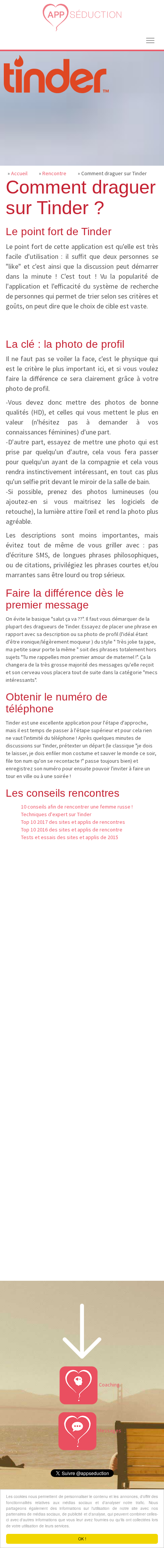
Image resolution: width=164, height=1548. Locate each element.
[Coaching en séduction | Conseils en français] (82, 18)
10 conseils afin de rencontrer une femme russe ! (77, 806)
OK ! (82, 1539)
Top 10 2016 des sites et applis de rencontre (71, 829)
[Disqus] (82, 970)
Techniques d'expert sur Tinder (56, 814)
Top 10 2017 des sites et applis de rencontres (73, 821)
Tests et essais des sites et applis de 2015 (69, 837)
